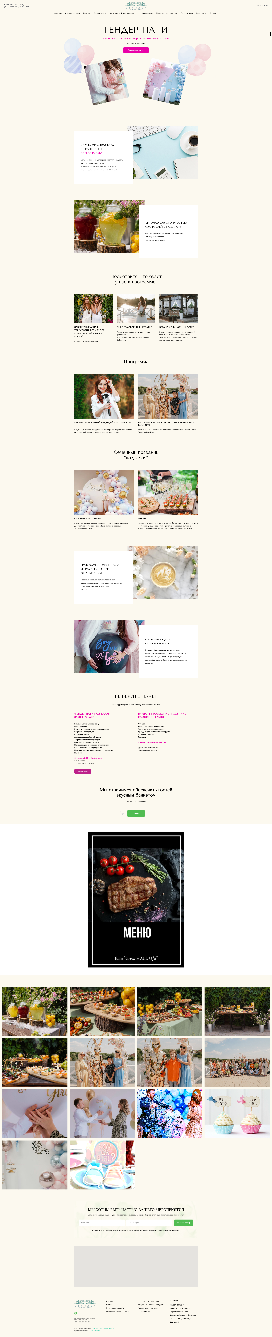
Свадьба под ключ (72, 13)
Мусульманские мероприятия (118, 1311)
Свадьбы (58, 13)
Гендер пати (201, 13)
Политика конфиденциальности (103, 1328)
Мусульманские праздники (166, 13)
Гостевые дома (187, 13)
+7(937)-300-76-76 (261, 6)
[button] (136, 50)
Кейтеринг (214, 13)
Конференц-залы (146, 13)
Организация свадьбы (115, 1308)
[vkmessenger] (75, 1313)
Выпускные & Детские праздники (122, 13)
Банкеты (86, 13)
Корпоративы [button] (99, 13)
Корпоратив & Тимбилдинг (148, 1301)
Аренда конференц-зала (147, 1308)
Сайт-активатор (95, 1330)
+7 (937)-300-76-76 (177, 1305)
